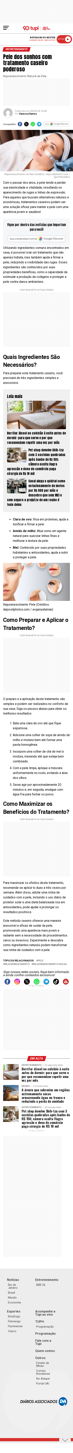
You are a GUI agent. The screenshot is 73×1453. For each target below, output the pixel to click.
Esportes (13, 1311)
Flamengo (14, 1321)
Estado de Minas (42, 1364)
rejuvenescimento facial (50, 964)
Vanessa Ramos (28, 113)
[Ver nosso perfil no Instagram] (17, 983)
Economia (14, 1302)
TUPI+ (39, 1321)
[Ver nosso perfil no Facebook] (7, 983)
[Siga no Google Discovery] (56, 125)
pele (40, 960)
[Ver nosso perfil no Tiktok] (56, 983)
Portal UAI (42, 1383)
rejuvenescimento (17, 964)
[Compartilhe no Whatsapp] (33, 125)
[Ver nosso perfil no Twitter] (27, 983)
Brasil (11, 1292)
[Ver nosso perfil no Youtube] (66, 983)
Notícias (13, 1280)
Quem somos (45, 1351)
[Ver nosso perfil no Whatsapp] (37, 983)
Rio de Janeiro (13, 1286)
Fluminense (15, 1326)
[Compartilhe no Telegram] (39, 125)
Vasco (12, 1331)
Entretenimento (46, 1280)
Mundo (12, 1297)
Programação (45, 1326)
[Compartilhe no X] (26, 125)
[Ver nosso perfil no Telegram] (46, 983)
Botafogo (14, 1316)
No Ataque (43, 1378)
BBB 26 (40, 1285)
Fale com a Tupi (43, 1342)
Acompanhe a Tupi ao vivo (45, 1313)
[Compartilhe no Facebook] (20, 125)
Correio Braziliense (43, 1372)
